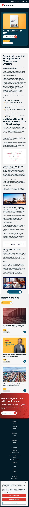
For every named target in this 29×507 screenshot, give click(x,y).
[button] (27, 5)
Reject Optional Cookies (14, 499)
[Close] (25, 482)
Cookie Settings (14, 503)
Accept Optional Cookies (14, 495)
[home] (7, 5)
